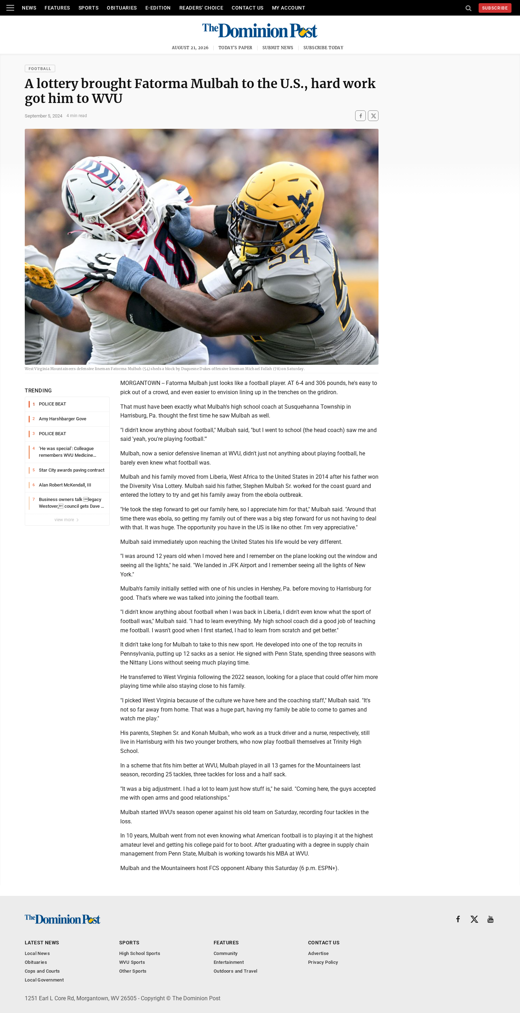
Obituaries (122, 8)
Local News (37, 953)
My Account (289, 8)
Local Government (44, 980)
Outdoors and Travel (235, 971)
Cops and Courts (42, 971)
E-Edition (158, 8)
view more (64, 519)
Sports (88, 8)
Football (40, 69)
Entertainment (229, 962)
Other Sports (133, 971)
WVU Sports (132, 962)
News (29, 8)
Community (226, 953)
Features (57, 8)
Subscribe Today (323, 47)
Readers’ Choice (201, 8)
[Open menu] (10, 7)
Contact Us (248, 8)
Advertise (318, 953)
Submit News (278, 47)
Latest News (42, 942)
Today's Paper (236, 47)
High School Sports (139, 953)
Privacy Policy (323, 962)
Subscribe (495, 8)
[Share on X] (373, 116)
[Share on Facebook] (360, 116)
